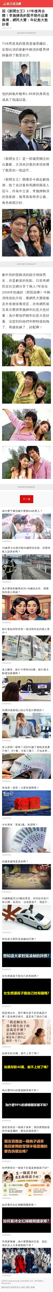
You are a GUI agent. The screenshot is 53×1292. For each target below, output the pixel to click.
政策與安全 (15, 1287)
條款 (23, 1287)
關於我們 (5, 1287)
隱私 (28, 1287)
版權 (33, 1287)
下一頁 (26, 499)
